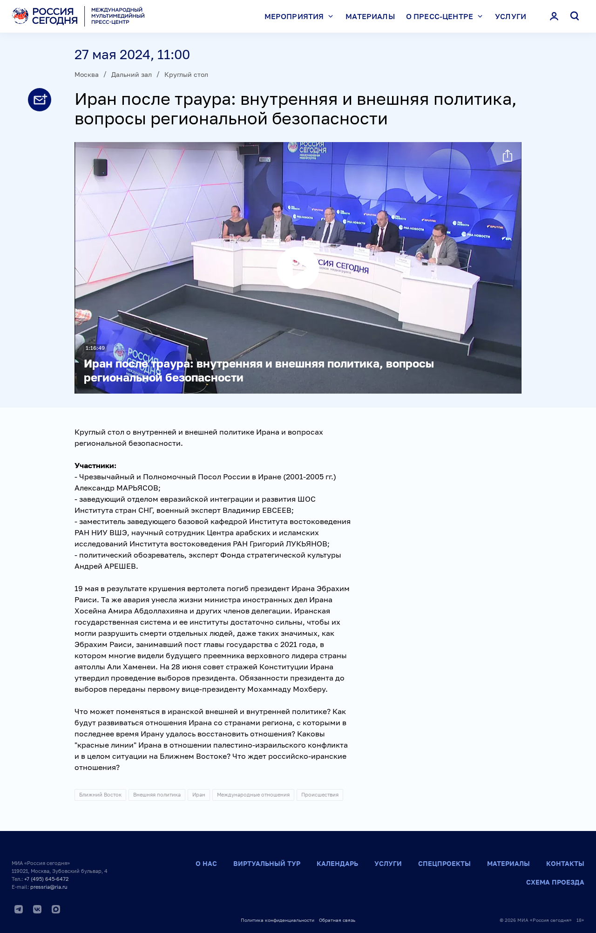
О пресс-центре (439, 16)
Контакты (565, 863)
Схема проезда (555, 882)
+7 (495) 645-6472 (46, 879)
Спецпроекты (444, 863)
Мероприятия (294, 16)
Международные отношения (253, 794)
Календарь (337, 863)
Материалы (369, 16)
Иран (198, 794)
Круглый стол (186, 74)
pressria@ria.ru (49, 887)
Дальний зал (131, 74)
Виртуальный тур (266, 863)
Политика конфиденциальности (277, 920)
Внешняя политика (157, 794)
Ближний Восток (100, 794)
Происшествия (320, 794)
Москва (86, 74)
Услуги (510, 16)
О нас (206, 863)
